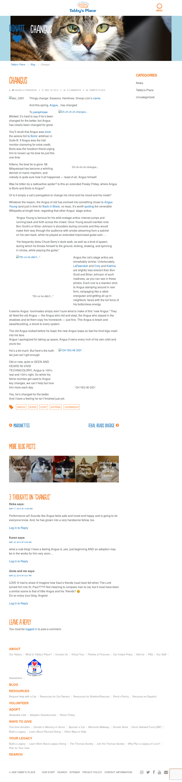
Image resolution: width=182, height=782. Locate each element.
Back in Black (51, 206)
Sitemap (74, 772)
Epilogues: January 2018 (42, 469)
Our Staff (161, 654)
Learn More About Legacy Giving (47, 743)
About (14, 648)
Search (16, 754)
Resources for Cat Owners (55, 696)
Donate (17, 28)
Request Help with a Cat (22, 696)
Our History (15, 654)
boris (32, 407)
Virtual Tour (77, 654)
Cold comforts (64, 469)
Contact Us (61, 654)
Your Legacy (20, 738)
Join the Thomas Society (110, 743)
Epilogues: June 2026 (20, 469)
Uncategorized (145, 97)
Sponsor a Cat (77, 727)
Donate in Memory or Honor (49, 727)
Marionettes (22, 425)
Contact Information (118, 772)
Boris (34, 136)
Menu (159, 8)
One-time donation (19, 727)
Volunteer (19, 703)
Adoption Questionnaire (43, 715)
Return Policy (67, 715)
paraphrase (40, 112)
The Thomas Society (81, 743)
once (48, 132)
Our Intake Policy (122, 654)
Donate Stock (120, 727)
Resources (19, 691)
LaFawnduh (81, 266)
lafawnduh (72, 407)
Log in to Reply (18, 528)
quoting (89, 206)
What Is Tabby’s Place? (38, 654)
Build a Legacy (17, 731)
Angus (54, 105)
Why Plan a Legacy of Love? (144, 743)
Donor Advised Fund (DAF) (147, 727)
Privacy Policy (92, 772)
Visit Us (140, 654)
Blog (13, 684)
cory (43, 407)
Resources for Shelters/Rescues (91, 696)
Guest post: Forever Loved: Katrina (86, 469)
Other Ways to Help (75, 731)
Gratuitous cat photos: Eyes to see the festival (108, 469)
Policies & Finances (99, 654)
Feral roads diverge (101, 425)
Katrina (111, 266)
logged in (31, 629)
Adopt (14, 709)
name (96, 98)
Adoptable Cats (17, 715)
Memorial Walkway (98, 727)
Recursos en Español (144, 696)
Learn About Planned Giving (45, 731)
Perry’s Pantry (121, 696)
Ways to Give (20, 721)
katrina (56, 407)
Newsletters (15, 678)
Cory (97, 266)
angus (21, 407)
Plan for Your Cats (19, 748)
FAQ (150, 654)
